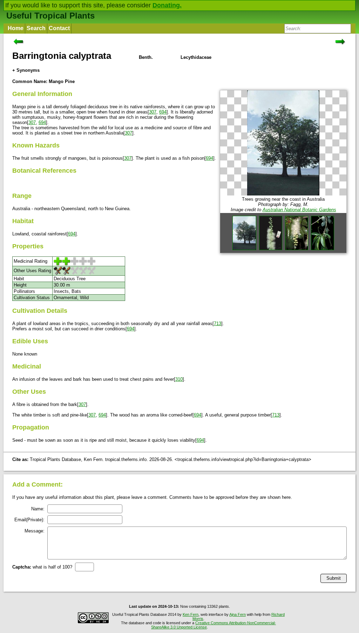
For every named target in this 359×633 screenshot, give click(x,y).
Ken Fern (190, 614)
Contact (59, 28)
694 (163, 112)
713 (217, 323)
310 (179, 379)
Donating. (167, 5)
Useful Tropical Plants (50, 15)
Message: (35, 531)
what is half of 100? (42, 567)
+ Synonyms (26, 70)
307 (152, 112)
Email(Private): (29, 519)
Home (15, 28)
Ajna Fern (237, 614)
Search (36, 28)
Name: (38, 508)
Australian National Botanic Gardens (299, 209)
